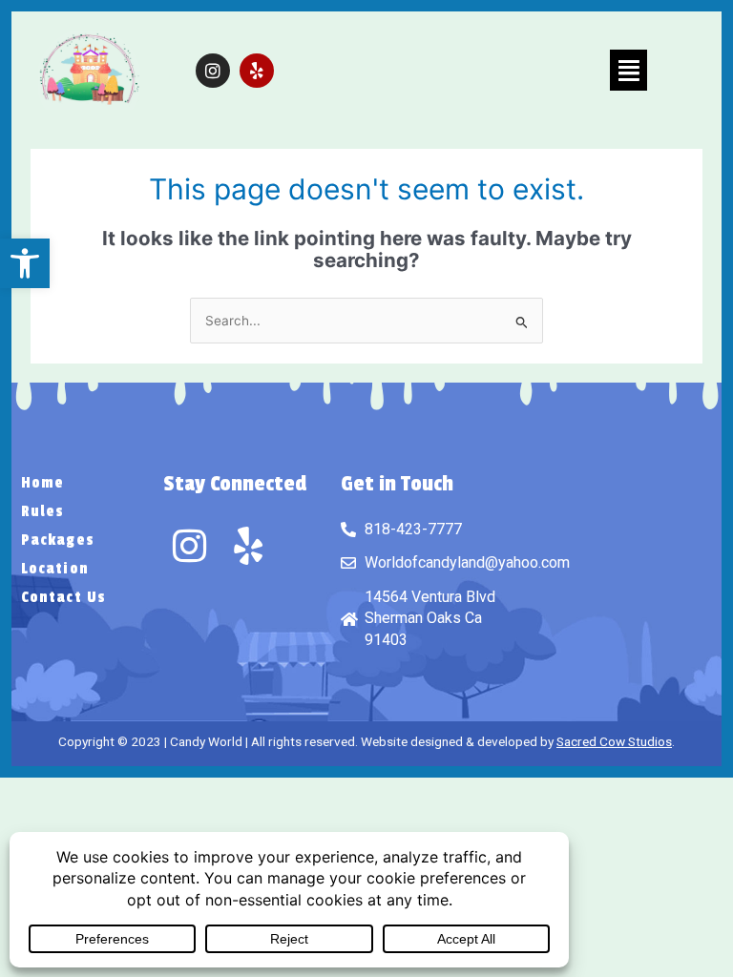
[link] (25, 263)
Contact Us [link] (63, 597)
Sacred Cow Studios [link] (614, 741)
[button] (629, 71)
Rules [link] (43, 511)
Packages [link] (57, 540)
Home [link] (42, 482)
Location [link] (55, 568)
